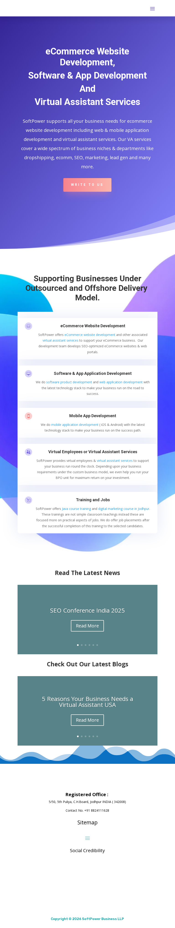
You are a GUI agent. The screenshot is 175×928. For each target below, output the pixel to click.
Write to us (87, 185)
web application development (121, 382)
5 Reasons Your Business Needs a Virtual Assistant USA (87, 702)
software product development (69, 382)
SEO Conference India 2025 (87, 610)
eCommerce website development (89, 334)
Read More (87, 626)
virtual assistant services (60, 340)
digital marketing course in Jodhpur (123, 508)
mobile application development (74, 424)
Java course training (76, 508)
